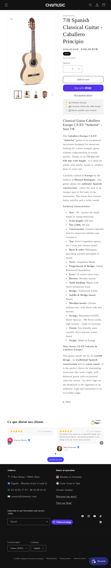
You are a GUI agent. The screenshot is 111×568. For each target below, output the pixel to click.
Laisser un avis (55, 459)
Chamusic (24, 559)
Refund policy (51, 558)
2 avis (66, 450)
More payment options (83, 95)
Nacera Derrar (20, 440)
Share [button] (68, 402)
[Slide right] (53, 95)
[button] (6, 5)
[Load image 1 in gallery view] (18, 94)
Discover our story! (66, 496)
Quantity (66, 63)
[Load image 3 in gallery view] (36, 94)
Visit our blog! (64, 503)
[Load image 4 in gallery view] (44, 94)
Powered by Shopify (35, 559)
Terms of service (80, 558)
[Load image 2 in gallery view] (27, 94)
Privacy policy (65, 558)
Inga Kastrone (70, 447)
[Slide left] (10, 95)
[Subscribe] (46, 521)
